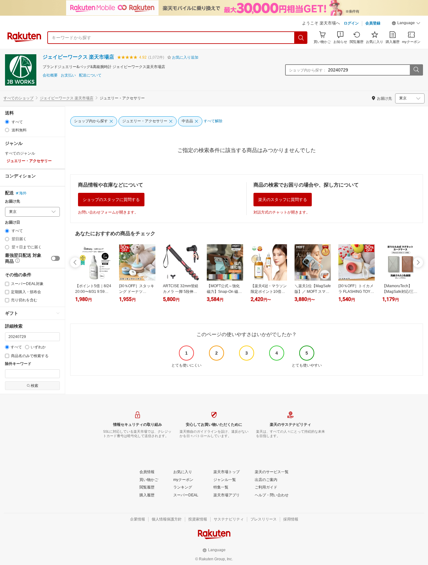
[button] (406, 24)
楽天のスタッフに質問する (282, 199)
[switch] (55, 258)
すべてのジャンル (20, 153)
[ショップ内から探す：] (416, 70)
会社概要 (50, 75)
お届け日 (12, 222)
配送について (90, 75)
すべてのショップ (18, 98)
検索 (34, 385)
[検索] (301, 37)
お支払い (68, 75)
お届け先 (12, 201)
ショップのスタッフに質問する (111, 199)
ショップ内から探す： (307, 70)
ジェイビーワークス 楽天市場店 (78, 57)
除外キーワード (18, 364)
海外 (23, 193)
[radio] (7, 122)
